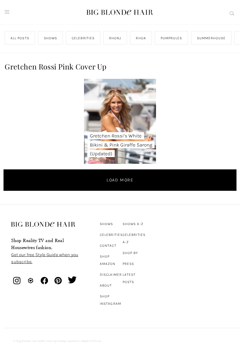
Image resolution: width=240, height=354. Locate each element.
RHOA (141, 38)
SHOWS (50, 38)
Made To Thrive (91, 341)
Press (128, 264)
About (106, 285)
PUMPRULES (171, 38)
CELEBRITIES (83, 38)
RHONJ (115, 38)
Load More (120, 180)
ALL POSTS (20, 38)
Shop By (130, 253)
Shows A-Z (133, 224)
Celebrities (111, 235)
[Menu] (7, 12)
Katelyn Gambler (68, 341)
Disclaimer (111, 275)
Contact (108, 246)
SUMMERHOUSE (211, 38)
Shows (106, 224)
